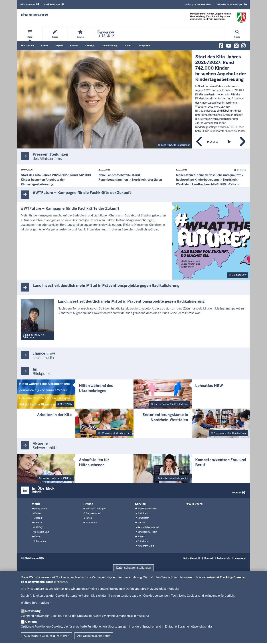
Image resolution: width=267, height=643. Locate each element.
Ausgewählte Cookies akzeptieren (46, 636)
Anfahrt (141, 536)
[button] (231, 4)
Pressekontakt (93, 513)
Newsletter (143, 518)
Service (140, 504)
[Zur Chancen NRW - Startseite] (218, 18)
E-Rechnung (143, 541)
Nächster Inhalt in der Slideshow (242, 141)
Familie (74, 45)
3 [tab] (214, 142)
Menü (36, 504)
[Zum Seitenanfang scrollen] (259, 636)
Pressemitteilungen (96, 508)
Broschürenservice (147, 508)
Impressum (240, 558)
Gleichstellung (109, 45)
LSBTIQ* (90, 45)
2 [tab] (211, 142)
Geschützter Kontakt (148, 527)
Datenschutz (223, 558)
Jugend (59, 45)
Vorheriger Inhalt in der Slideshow (199, 141)
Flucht (128, 45)
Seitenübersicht (191, 558)
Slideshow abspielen (229, 141)
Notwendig (33, 611)
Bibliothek (142, 513)
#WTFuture (194, 504)
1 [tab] (208, 142)
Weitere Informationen (36, 603)
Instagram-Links (145, 545)
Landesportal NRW (147, 532)
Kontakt (141, 522)
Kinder (44, 45)
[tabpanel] (133, 99)
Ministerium (27, 45)
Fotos (89, 518)
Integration (144, 45)
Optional (31, 622)
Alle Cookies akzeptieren (93, 636)
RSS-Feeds (91, 522)
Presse (88, 504)
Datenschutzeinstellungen (133, 568)
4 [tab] (217, 142)
